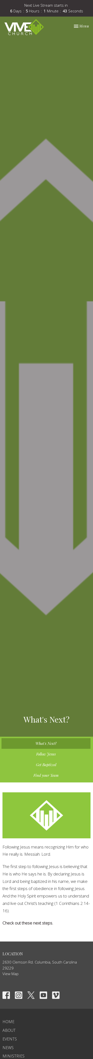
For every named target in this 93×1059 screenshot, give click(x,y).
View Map (10, 973)
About (9, 1030)
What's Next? (46, 743)
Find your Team (46, 775)
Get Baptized (46, 764)
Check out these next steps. (27, 923)
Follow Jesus (46, 754)
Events (9, 1039)
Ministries (13, 1056)
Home (8, 1021)
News (8, 1047)
